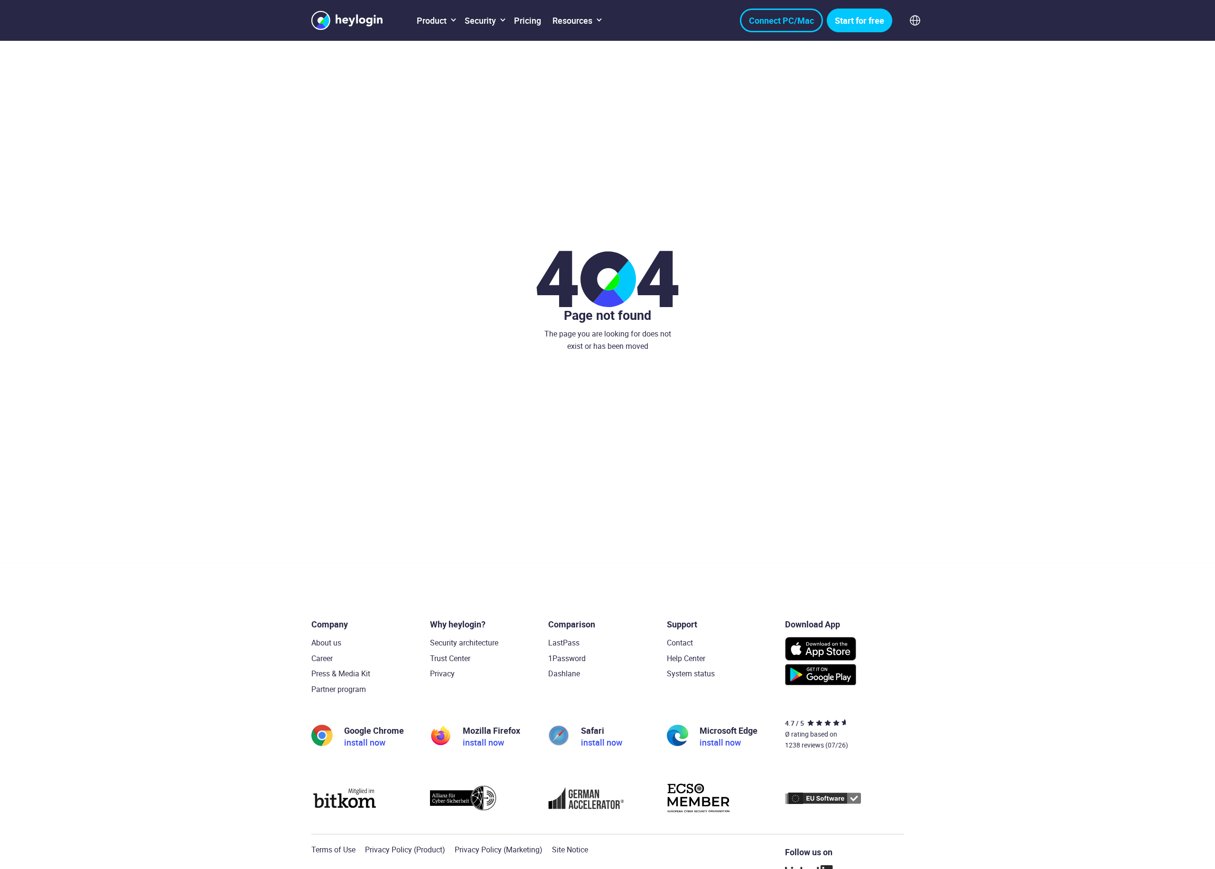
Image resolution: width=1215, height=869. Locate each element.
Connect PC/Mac (781, 20)
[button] (435, 20)
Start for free (859, 20)
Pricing (527, 20)
